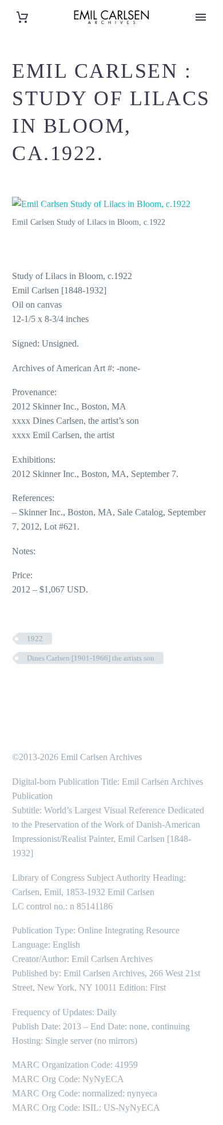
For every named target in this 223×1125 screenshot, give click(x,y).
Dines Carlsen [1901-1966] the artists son (90, 658)
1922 (35, 638)
